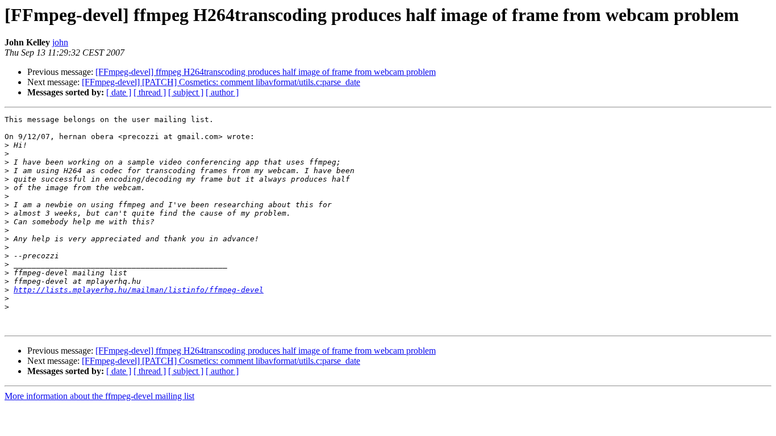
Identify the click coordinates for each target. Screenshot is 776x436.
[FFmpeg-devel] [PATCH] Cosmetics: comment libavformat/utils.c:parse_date (221, 82)
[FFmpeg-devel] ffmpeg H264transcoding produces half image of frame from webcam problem (265, 72)
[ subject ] (185, 92)
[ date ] (118, 92)
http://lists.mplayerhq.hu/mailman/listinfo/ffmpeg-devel (139, 290)
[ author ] (222, 92)
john (60, 42)
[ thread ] (149, 92)
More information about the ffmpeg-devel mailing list (99, 396)
